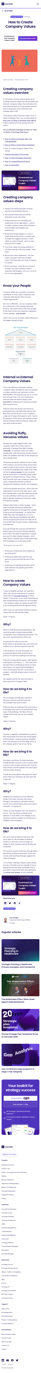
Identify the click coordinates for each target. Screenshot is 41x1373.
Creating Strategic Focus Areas (16, 154)
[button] (37, 4)
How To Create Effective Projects (17, 161)
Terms (4, 1364)
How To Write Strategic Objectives (18, 158)
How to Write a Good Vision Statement (20, 145)
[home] (7, 3)
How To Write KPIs (12, 165)
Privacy (10, 1364)
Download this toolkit (28, 38)
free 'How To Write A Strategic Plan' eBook (19, 120)
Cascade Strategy (21, 596)
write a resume (16, 472)
